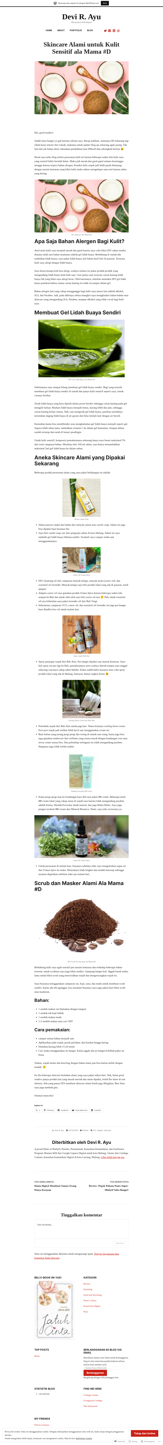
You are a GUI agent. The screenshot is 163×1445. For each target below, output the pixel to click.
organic (100, 1130)
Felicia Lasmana (41, 1425)
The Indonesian (91, 1406)
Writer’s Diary (90, 1300)
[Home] (118, 30)
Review (85, 1130)
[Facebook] (109, 30)
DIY (94, 1130)
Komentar (120, 1243)
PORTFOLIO (76, 30)
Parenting (88, 1289)
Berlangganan (95, 1372)
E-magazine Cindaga (93, 1400)
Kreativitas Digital (92, 1306)
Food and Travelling (93, 1295)
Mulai (105, 3)
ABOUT (61, 30)
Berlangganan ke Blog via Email (103, 1351)
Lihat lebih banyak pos (112, 1157)
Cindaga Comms (91, 1395)
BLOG (90, 30)
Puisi (86, 1311)
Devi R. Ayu (81, 16)
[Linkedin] (114, 30)
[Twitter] (105, 30)
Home (49, 30)
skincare (107, 1130)
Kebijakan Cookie (84, 1438)
